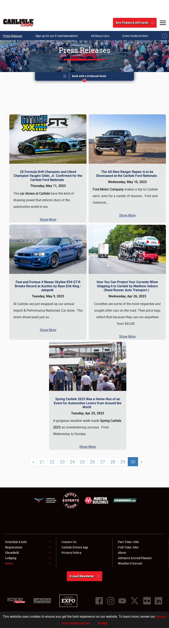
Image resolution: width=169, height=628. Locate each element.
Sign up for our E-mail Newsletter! (56, 36)
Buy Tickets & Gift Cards (132, 23)
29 (122, 462)
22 (52, 462)
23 (62, 462)
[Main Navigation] (163, 23)
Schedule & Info (16, 542)
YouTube (122, 600)
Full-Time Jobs (128, 547)
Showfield (12, 553)
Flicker (147, 600)
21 (42, 462)
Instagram (110, 600)
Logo (18, 23)
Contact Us (68, 542)
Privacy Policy (71, 553)
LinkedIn (158, 600)
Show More (48, 219)
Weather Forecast (130, 563)
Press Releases (12, 36)
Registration (13, 547)
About (122, 553)
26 (92, 462)
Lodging (10, 558)
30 (132, 462)
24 (72, 462)
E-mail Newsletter (82, 576)
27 (102, 462)
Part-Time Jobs (128, 542)
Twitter (134, 600)
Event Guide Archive (135, 36)
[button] (84, 77)
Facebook (99, 600)
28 (112, 462)
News (9, 563)
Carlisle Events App (74, 547)
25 (82, 462)
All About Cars (100, 36)
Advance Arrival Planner (135, 558)
